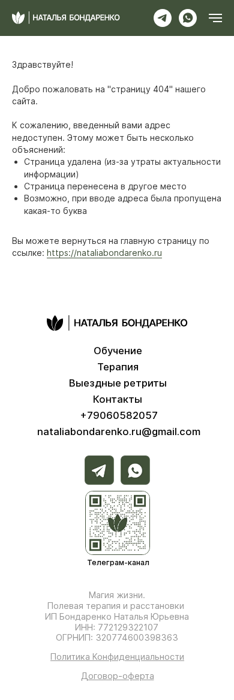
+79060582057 (119, 415)
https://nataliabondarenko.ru (104, 253)
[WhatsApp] (188, 18)
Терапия (118, 367)
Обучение (118, 351)
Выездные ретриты (118, 383)
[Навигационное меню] (215, 18)
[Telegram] (163, 18)
